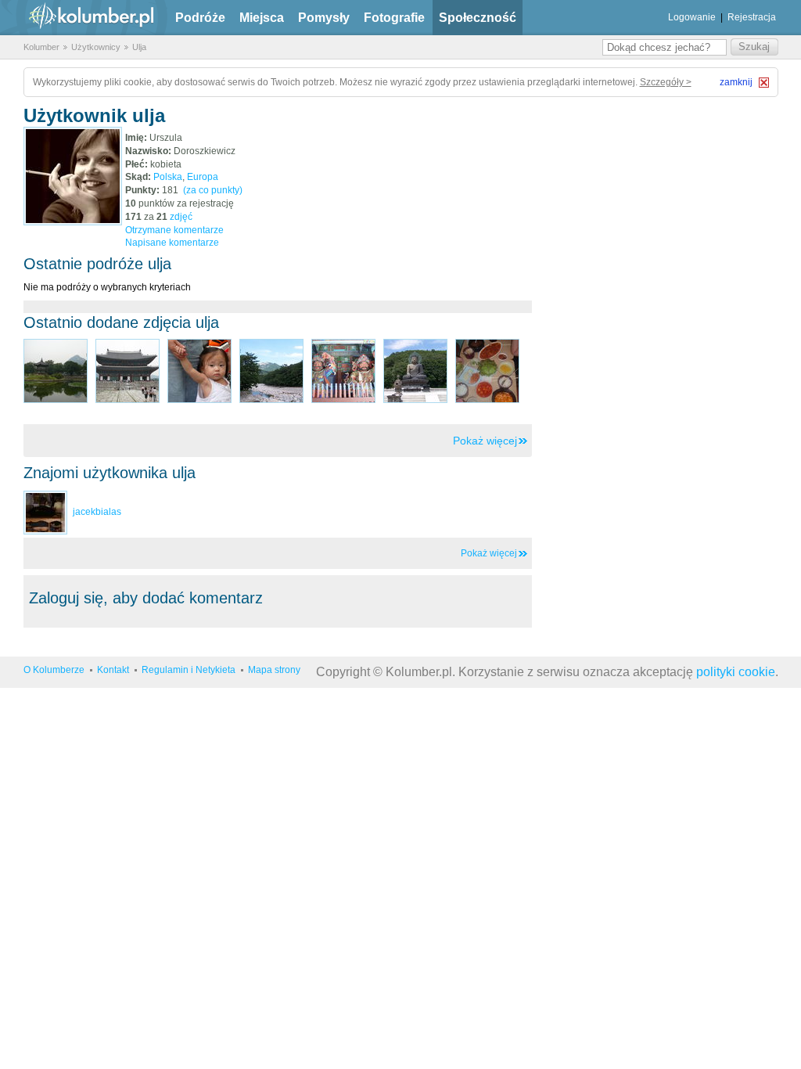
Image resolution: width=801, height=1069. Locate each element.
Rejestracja (751, 17)
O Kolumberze (53, 669)
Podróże (200, 17)
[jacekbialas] (45, 511)
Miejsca (261, 17)
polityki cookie (735, 671)
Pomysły (324, 17)
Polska (167, 176)
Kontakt (113, 669)
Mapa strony (274, 669)
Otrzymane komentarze (174, 230)
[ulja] (72, 176)
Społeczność (477, 17)
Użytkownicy (95, 47)
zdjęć (181, 216)
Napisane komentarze (172, 242)
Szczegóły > (665, 82)
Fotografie (394, 17)
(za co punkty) (212, 190)
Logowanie (692, 17)
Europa (202, 176)
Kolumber (41, 47)
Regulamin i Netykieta (188, 669)
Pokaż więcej (485, 440)
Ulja (139, 47)
